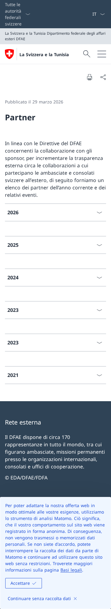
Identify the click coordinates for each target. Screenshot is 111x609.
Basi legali (71, 570)
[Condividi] (103, 77)
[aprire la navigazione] (101, 54)
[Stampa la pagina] (89, 77)
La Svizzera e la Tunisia (44, 54)
